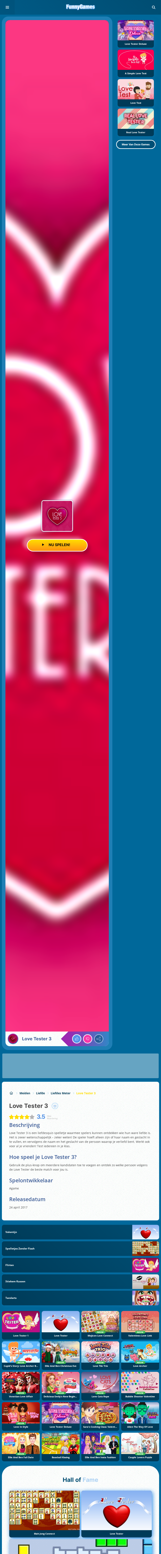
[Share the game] (98, 1038)
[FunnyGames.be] (11, 1093)
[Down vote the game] (87, 1038)
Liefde (40, 1093)
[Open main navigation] (7, 7)
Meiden (24, 1093)
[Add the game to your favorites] (55, 1106)
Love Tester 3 (86, 1093)
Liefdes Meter (60, 1093)
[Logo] (80, 7)
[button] (153, 7)
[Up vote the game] (76, 1038)
